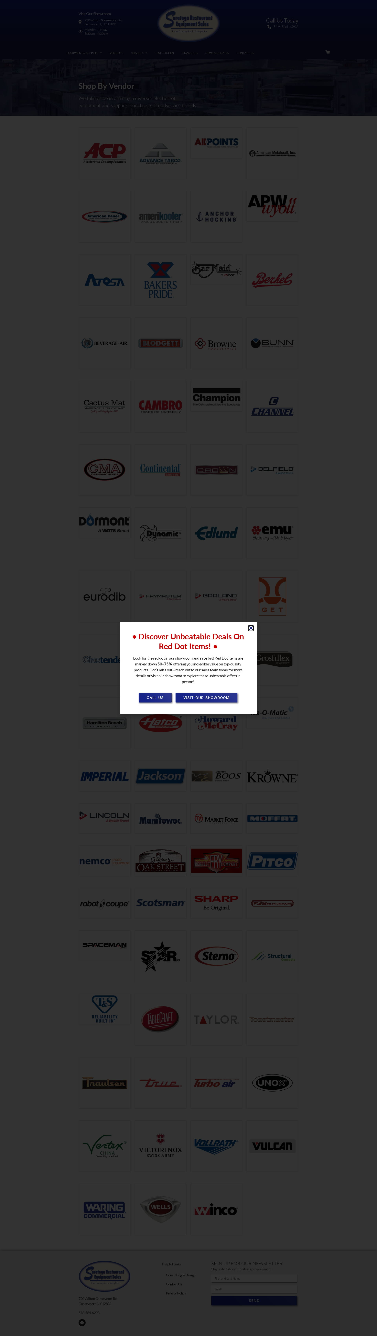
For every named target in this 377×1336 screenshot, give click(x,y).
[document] (188, 668)
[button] (251, 628)
